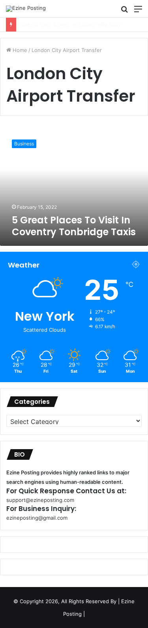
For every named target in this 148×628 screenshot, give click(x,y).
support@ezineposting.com (40, 500)
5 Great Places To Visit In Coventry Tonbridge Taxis (74, 226)
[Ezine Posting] (26, 9)
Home (19, 50)
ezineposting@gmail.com (36, 518)
